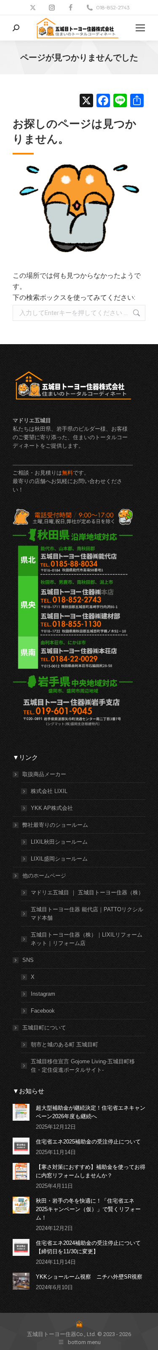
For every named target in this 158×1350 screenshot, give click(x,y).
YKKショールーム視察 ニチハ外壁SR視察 (89, 1277)
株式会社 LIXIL (49, 791)
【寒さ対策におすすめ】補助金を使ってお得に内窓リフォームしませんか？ (90, 1171)
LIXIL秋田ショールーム (59, 842)
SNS (28, 960)
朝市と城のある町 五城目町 (64, 1044)
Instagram (43, 994)
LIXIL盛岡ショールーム (59, 859)
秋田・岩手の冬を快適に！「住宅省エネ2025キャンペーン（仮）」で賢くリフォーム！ (88, 1209)
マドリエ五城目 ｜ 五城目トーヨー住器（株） (87, 892)
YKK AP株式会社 (52, 808)
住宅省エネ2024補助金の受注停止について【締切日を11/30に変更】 (88, 1247)
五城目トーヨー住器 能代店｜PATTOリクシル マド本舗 (87, 913)
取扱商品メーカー (44, 774)
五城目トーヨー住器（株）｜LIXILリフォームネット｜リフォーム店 (86, 939)
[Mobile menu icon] (140, 28)
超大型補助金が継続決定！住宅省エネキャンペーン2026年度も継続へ (90, 1112)
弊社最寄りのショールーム (55, 825)
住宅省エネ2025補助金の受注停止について (88, 1141)
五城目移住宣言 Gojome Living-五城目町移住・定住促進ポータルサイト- (83, 1065)
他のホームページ (44, 875)
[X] (86, 101)
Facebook (43, 1011)
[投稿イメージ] (21, 1112)
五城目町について (44, 1027)
